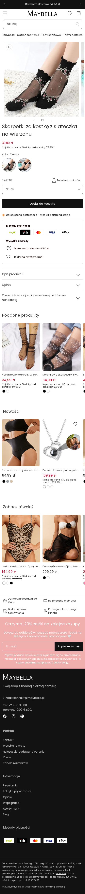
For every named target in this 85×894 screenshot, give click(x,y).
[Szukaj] (77, 24)
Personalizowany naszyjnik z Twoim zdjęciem (60, 470)
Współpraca (11, 803)
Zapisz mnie (66, 646)
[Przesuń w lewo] (33, 120)
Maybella (9, 35)
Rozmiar (7, 180)
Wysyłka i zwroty (14, 746)
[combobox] (42, 24)
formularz (61, 873)
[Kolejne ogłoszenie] (80, 4)
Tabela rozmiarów (68, 180)
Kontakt (8, 740)
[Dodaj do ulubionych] (35, 328)
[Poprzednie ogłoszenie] (4, 4)
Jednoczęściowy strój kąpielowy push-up (20, 567)
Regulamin (10, 785)
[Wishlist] (69, 13)
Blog (6, 814)
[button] (5, 13)
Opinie (7, 797)
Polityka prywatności (17, 791)
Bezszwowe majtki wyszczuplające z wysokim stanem (21, 470)
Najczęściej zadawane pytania (23, 752)
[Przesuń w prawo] (51, 120)
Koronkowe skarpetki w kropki (21, 375)
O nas (7, 757)
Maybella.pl (17, 886)
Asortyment (11, 809)
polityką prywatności (64, 658)
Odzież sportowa (28, 35)
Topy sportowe (51, 35)
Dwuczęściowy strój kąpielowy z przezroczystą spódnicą (61, 567)
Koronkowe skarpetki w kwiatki (61, 375)
